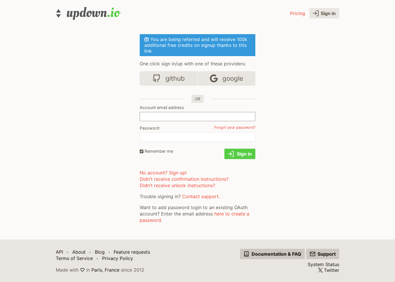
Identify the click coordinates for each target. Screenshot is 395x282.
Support (327, 254)
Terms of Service (74, 258)
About (79, 252)
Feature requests (132, 252)
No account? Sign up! (163, 173)
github (174, 78)
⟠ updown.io (88, 13)
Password (149, 128)
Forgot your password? (234, 127)
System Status (323, 264)
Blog (100, 252)
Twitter (331, 270)
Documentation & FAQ (276, 254)
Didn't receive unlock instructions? (177, 185)
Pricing (297, 13)
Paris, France (105, 270)
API (59, 252)
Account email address (162, 107)
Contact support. (201, 196)
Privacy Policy (117, 258)
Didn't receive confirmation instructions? (184, 179)
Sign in (328, 13)
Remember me (159, 151)
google (232, 78)
